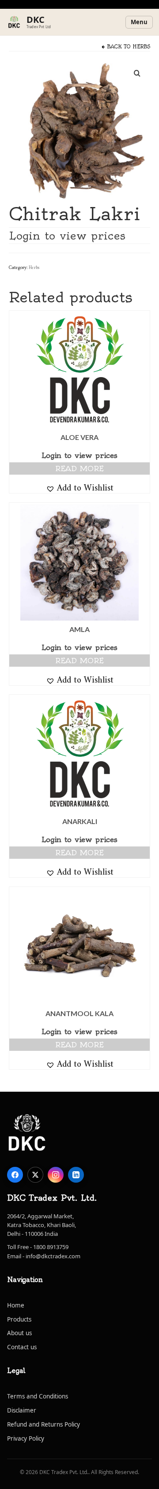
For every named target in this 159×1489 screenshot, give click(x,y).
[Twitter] (35, 1175)
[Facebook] (15, 1175)
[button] (80, 487)
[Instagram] (56, 1175)
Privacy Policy (25, 1438)
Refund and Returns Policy (43, 1424)
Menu (139, 22)
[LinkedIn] (76, 1175)
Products (19, 1319)
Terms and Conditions (37, 1396)
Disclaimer (21, 1410)
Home (15, 1305)
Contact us (22, 1347)
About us (19, 1333)
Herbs (141, 47)
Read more (79, 468)
